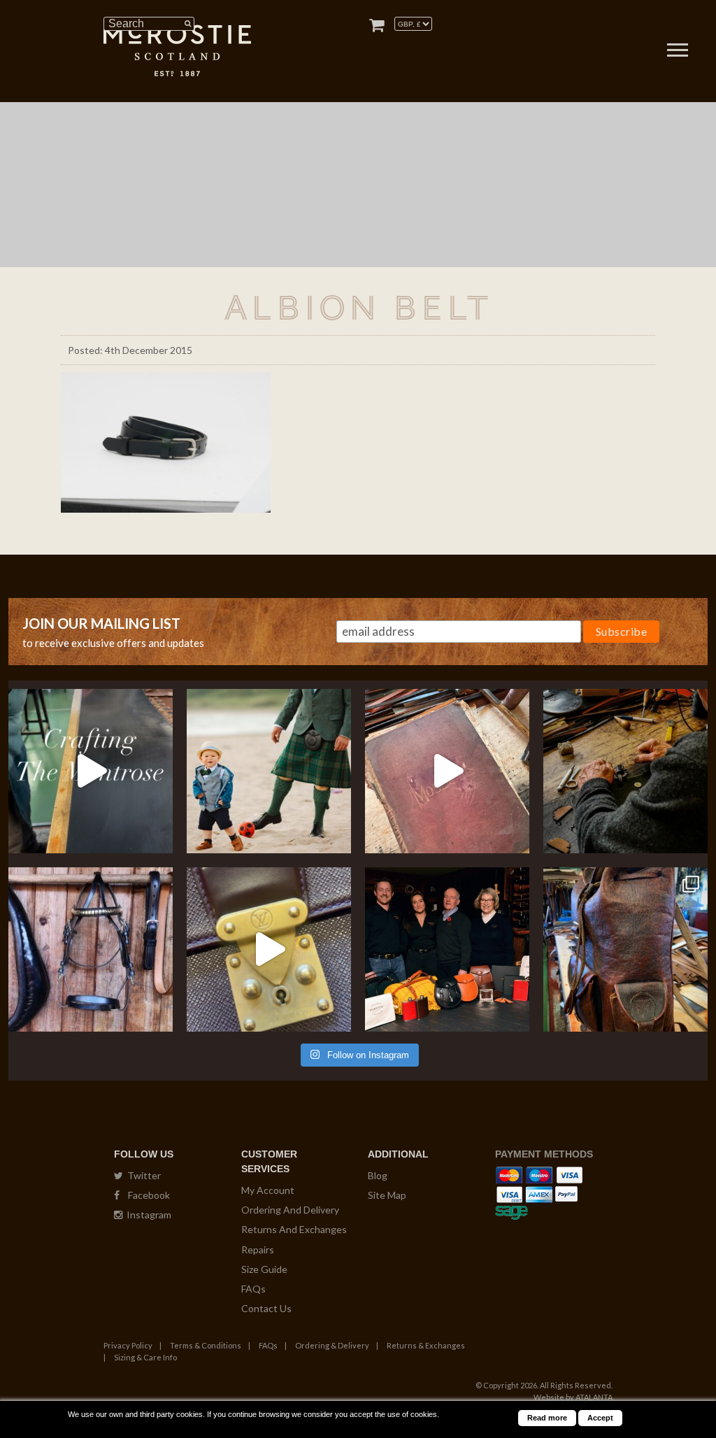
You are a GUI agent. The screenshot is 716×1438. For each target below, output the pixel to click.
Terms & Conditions (205, 1345)
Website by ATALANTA (573, 1397)
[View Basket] (376, 25)
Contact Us (266, 1308)
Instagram (146, 1214)
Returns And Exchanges (294, 1229)
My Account (267, 1190)
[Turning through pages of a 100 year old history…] (447, 771)
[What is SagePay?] (511, 1210)
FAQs (253, 1289)
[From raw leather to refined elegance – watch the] (90, 771)
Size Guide (264, 1269)
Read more (547, 1418)
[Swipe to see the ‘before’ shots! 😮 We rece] (625, 949)
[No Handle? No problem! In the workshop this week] (269, 949)
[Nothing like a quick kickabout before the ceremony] (269, 771)
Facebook (145, 1195)
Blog (377, 1175)
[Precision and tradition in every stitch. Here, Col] (625, 771)
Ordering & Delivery (332, 1345)
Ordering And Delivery (290, 1210)
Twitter (142, 1175)
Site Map (387, 1195)
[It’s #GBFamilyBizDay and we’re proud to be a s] (447, 949)
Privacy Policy (127, 1345)
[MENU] (677, 51)
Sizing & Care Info (145, 1357)
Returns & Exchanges (426, 1345)
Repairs (257, 1249)
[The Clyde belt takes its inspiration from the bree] (90, 949)
